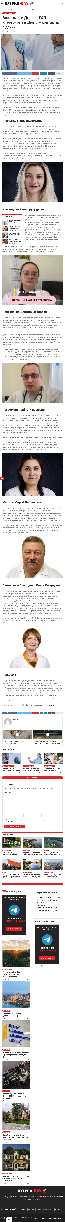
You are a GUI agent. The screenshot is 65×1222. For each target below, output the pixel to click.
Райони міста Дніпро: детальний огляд (11, 1014)
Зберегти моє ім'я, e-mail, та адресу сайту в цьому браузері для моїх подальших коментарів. (32, 820)
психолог (44, 1209)
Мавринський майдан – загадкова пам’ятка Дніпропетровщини (12, 974)
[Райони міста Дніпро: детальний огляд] (16, 994)
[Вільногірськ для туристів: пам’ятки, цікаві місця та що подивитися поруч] (11, 842)
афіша (26, 1209)
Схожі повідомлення (45, 749)
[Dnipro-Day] (19, 3)
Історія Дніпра (7, 969)
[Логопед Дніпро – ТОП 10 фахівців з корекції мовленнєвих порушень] (5, 235)
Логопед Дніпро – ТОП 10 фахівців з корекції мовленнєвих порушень (14, 234)
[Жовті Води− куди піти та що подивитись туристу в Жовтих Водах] (53, 864)
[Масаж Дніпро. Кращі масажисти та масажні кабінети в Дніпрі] (5, 241)
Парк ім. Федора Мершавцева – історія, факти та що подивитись (15, 1178)
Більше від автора (57, 749)
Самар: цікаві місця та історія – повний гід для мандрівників (32, 876)
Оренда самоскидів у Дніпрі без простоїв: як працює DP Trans (11, 876)
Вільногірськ (6, 850)
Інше (4, 872)
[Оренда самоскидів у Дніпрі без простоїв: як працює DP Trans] (11, 864)
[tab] (44, 750)
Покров (46, 850)
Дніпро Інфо (6, 1010)
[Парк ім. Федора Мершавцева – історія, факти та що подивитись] (16, 1157)
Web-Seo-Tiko (5, 1218)
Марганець (27, 850)
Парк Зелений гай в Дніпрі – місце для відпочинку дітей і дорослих (15, 1137)
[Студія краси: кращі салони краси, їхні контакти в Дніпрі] (5, 228)
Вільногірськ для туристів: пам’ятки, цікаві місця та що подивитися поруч (9, 854)
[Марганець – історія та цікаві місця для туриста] (32, 842)
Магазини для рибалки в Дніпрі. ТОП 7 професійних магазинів (14, 1096)
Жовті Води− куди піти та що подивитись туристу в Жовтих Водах (53, 876)
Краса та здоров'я (15, 9)
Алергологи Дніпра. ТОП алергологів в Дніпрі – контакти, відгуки (15, 221)
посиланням (49, 705)
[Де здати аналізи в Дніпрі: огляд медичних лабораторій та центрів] (11, 758)
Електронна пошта (30, 812)
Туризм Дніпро (28, 872)
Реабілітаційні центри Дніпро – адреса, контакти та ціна (52, 770)
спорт (52, 1209)
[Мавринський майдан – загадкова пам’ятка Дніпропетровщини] (16, 953)
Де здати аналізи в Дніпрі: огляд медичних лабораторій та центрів (11, 770)
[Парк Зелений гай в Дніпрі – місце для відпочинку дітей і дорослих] (16, 1116)
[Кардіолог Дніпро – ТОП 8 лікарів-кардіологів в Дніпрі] (32, 758)
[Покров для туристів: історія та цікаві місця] (53, 842)
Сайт (44, 812)
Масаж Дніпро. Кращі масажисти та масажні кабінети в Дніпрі (15, 240)
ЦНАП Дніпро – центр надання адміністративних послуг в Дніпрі (15, 1054)
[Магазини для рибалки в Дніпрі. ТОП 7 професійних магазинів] (16, 1075)
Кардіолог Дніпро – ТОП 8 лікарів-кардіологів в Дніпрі (32, 770)
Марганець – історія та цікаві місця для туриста (32, 854)
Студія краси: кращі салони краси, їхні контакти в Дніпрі (15, 227)
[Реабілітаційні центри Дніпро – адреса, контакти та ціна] (53, 758)
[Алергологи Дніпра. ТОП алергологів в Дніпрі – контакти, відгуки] (5, 222)
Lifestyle (7, 9)
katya (15, 719)
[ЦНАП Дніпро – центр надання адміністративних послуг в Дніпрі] (16, 1033)
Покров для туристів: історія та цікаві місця (52, 854)
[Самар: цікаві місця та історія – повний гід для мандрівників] (32, 864)
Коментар (7, 792)
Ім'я (5, 812)
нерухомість (35, 1209)
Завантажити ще (32, 777)
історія (59, 1209)
